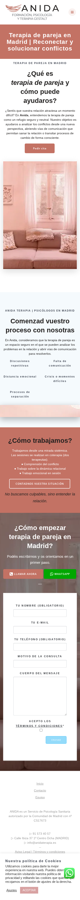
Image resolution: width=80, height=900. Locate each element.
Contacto (40, 790)
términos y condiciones (39, 725)
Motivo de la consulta (40, 656)
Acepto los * (40, 723)
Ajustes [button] (11, 890)
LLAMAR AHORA (25, 574)
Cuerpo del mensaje (40, 673)
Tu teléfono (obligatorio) (40, 639)
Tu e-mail (40, 622)
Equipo (40, 797)
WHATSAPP (62, 574)
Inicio (40, 783)
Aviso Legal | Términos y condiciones (40, 851)
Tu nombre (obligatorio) (40, 605)
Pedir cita (40, 148)
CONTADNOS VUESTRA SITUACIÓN (40, 483)
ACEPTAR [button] (29, 890)
